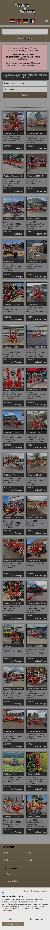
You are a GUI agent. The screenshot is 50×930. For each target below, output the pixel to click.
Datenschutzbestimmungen (36, 891)
